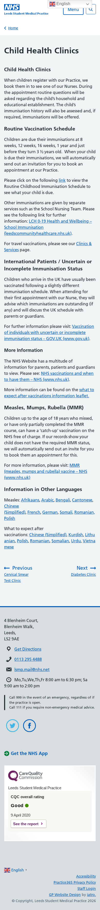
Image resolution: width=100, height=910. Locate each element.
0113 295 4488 (28, 659)
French (33, 512)
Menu (73, 9)
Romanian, (84, 512)
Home (13, 28)
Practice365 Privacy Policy (75, 882)
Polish (9, 518)
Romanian (39, 540)
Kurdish (75, 534)
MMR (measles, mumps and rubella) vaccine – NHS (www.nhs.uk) (45, 471)
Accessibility (86, 876)
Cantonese (82, 499)
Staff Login (86, 888)
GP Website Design (65, 894)
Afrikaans (30, 499)
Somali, (66, 512)
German (50, 512)
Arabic (47, 499)
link (62, 180)
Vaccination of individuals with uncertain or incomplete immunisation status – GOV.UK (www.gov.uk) (49, 332)
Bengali (63, 499)
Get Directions (27, 649)
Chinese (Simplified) (47, 534)
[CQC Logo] (25, 780)
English (62, 4)
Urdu (76, 540)
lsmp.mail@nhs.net (31, 669)
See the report (25, 824)
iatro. (91, 894)
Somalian (60, 540)
